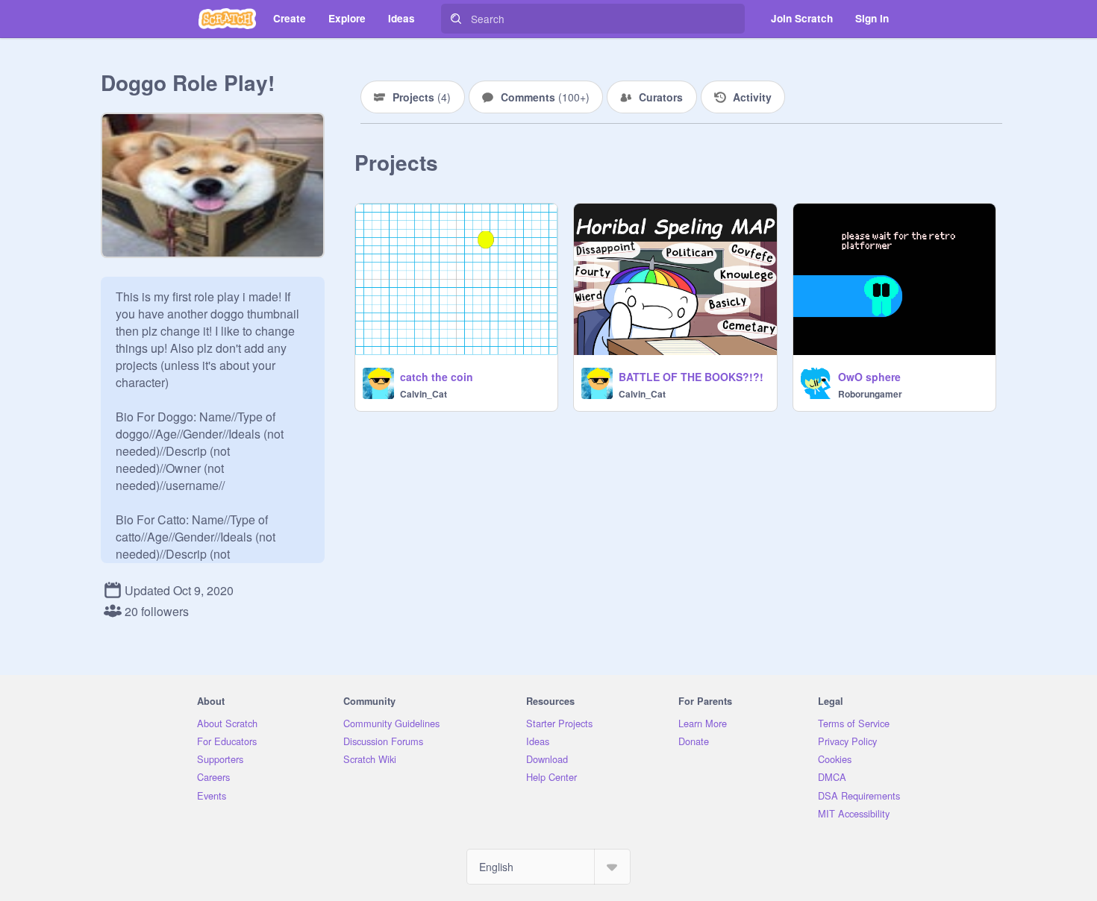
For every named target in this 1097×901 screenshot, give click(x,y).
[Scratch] (227, 18)
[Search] (456, 19)
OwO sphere (869, 376)
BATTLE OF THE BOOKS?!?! (691, 376)
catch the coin (436, 376)
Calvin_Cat (423, 394)
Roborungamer (870, 394)
